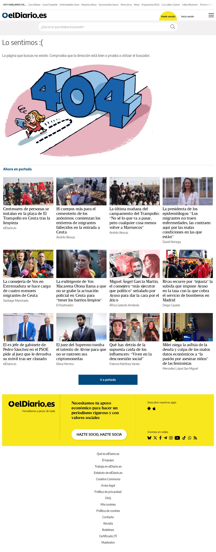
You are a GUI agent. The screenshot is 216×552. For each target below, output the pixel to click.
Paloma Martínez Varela (124, 364)
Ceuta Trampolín (50, 4)
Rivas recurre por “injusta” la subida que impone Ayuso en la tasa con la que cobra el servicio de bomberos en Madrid (188, 290)
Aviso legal (108, 485)
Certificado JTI (108, 536)
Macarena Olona (88, 4)
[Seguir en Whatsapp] (190, 438)
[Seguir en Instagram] (171, 438)
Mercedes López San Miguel (180, 368)
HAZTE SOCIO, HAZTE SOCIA (99, 434)
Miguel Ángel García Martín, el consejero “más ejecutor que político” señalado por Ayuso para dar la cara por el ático (134, 290)
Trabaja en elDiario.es (108, 466)
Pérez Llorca (126, 4)
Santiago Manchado (15, 300)
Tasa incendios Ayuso (109, 4)
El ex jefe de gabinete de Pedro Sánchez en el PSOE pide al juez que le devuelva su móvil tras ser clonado (27, 351)
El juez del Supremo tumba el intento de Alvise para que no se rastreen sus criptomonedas (81, 351)
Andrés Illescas (65, 237)
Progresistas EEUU (150, 4)
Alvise (136, 4)
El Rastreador (64, 305)
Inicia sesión (187, 16)
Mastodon (108, 542)
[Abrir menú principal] (211, 15)
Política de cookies (108, 511)
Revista (108, 523)
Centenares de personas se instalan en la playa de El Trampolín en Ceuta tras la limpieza (26, 215)
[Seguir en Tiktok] (184, 438)
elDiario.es (9, 228)
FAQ (108, 498)
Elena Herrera (65, 364)
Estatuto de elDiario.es (108, 473)
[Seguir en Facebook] (160, 438)
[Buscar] (173, 26)
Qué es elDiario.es (108, 454)
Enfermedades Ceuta (69, 4)
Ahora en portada (17, 169)
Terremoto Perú (207, 4)
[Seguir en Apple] (154, 408)
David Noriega (172, 242)
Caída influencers (190, 4)
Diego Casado (171, 305)
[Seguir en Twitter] (155, 438)
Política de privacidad (108, 492)
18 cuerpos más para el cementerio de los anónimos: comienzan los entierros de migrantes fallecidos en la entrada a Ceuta (78, 220)
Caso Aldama (34, 4)
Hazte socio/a (168, 16)
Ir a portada (108, 379)
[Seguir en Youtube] (177, 438)
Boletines (108, 530)
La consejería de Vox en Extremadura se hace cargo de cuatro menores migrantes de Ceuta (27, 288)
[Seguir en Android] (149, 408)
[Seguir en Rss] (195, 438)
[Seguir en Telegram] (165, 438)
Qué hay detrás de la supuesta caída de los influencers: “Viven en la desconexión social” (130, 351)
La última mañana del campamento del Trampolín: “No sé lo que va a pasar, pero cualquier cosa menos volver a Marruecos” (134, 218)
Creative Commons (108, 479)
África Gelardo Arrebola (124, 305)
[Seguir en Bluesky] (149, 438)
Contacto (108, 517)
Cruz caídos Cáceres (171, 4)
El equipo (108, 460)
